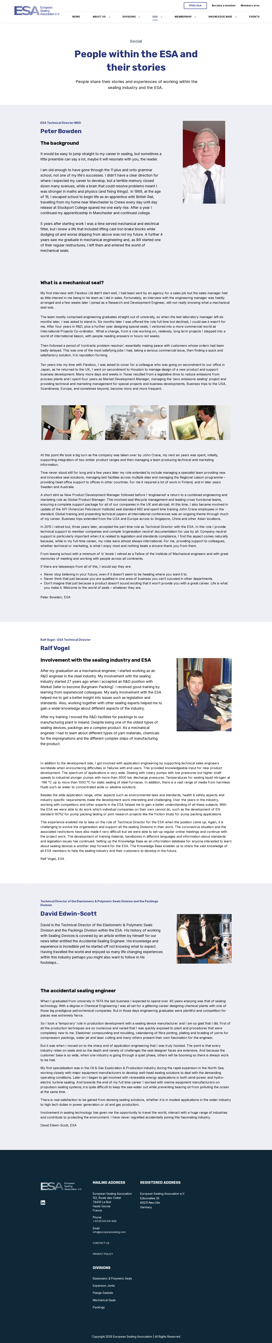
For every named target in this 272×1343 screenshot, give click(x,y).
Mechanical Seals (104, 1300)
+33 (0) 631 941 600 (104, 1221)
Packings (99, 1307)
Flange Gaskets (103, 1292)
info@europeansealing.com (109, 1232)
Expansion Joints (104, 1285)
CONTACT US (101, 1242)
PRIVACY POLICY (103, 1253)
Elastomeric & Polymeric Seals (112, 1278)
